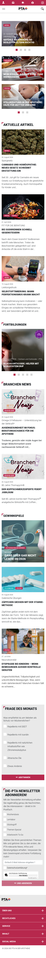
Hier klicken (23, 875)
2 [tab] (21, 50)
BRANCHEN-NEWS (9, 410)
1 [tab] (17, 50)
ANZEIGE (14, 215)
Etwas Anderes (14, 766)
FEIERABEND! (7, 60)
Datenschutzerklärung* (17, 868)
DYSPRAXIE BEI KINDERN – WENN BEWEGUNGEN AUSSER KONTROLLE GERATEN (21, 667)
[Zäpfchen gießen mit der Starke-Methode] (23, 576)
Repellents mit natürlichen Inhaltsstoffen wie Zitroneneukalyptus (19, 746)
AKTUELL (6, 25)
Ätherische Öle (14, 758)
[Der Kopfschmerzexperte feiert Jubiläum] (23, 463)
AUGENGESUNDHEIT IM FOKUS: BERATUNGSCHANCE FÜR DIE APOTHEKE (18, 430)
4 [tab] (29, 50)
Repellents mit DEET (17, 726)
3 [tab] (25, 50)
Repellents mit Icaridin (18, 734)
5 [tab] (31, 375)
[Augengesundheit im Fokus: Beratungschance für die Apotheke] (23, 398)
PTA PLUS (7, 88)
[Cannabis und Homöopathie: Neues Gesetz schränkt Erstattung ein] (23, 139)
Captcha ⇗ (33, 878)
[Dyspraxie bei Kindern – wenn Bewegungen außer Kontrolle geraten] (23, 638)
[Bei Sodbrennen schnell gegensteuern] (23, 204)
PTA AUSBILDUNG (9, 588)
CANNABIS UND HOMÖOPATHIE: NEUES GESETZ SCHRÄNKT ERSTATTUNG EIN (19, 167)
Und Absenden (24, 883)
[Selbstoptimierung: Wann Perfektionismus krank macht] (23, 265)
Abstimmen (24, 777)
